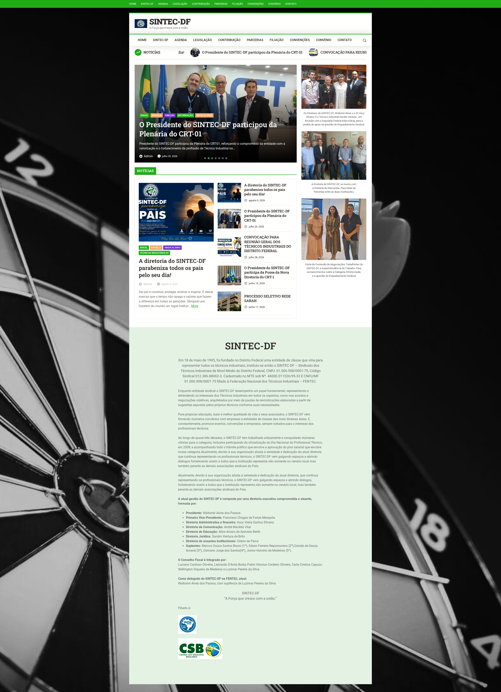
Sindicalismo (172, 247)
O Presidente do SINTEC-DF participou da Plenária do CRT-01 (210, 52)
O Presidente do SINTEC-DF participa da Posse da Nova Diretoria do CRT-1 (267, 272)
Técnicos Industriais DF (154, 253)
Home (132, 3)
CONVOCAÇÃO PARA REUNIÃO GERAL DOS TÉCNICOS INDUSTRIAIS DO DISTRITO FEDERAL (354, 52)
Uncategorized (150, 106)
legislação (180, 3)
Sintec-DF (147, 3)
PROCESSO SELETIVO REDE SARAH (267, 298)
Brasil (144, 247)
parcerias (220, 3)
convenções (256, 3)
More (194, 306)
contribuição (201, 3)
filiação (237, 3)
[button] (139, 112)
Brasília (156, 247)
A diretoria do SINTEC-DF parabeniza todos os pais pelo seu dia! (172, 268)
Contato (290, 3)
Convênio (274, 3)
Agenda (163, 3)
